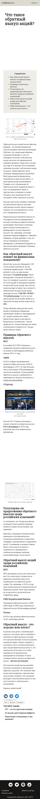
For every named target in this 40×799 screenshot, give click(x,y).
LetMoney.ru (8, 2)
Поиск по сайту (7, 793)
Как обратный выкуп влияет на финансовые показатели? (20, 79)
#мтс (5, 702)
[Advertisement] (20, 47)
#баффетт (20, 702)
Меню (34, 3)
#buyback (12, 702)
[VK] (6, 696)
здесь (15, 595)
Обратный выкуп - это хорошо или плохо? (20, 107)
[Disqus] (20, 749)
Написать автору (28, 790)
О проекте (5, 790)
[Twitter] (17, 696)
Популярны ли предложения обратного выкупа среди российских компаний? (22, 92)
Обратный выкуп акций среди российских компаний (21, 101)
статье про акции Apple (13, 380)
